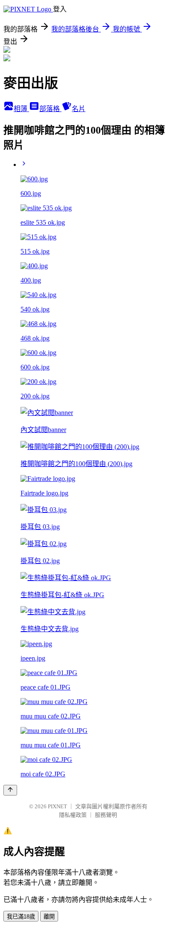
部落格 (50, 108)
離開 (49, 916)
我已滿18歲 (21, 916)
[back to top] (10, 790)
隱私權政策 (73, 815)
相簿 (21, 108)
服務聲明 (106, 815)
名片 (78, 108)
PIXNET (57, 806)
